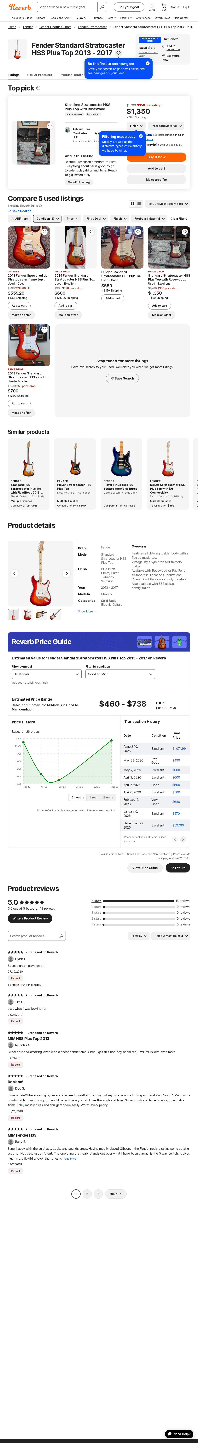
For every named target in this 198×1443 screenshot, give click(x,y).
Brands (98, 17)
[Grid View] (132, 204)
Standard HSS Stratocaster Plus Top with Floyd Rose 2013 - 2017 (26, 488)
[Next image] (50, 142)
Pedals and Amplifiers (63, 17)
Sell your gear (129, 7)
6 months (78, 797)
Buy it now (157, 157)
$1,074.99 (179, 748)
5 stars (96, 901)
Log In (186, 7)
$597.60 (178, 825)
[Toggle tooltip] (38, 88)
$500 (176, 792)
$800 (176, 785)
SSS (162, 584)
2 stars (96, 918)
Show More (85, 611)
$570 (176, 813)
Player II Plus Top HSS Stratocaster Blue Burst (120, 486)
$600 (176, 770)
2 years (108, 797)
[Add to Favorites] (118, 53)
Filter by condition (97, 666)
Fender (106, 547)
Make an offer (156, 180)
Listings (14, 75)
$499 (176, 760)
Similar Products (39, 75)
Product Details (71, 75)
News (110, 17)
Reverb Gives (162, 17)
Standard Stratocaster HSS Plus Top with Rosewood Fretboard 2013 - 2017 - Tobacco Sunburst (87, 107)
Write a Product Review (30, 918)
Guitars (40, 17)
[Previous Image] (15, 573)
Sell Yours (178, 868)
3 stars (96, 912)
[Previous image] (17, 142)
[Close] (141, 136)
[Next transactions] (183, 839)
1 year (93, 797)
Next (113, 1194)
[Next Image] (66, 573)
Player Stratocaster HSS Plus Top (74, 486)
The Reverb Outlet (21, 17)
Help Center (181, 17)
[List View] (139, 204)
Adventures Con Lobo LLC (81, 133)
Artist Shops (143, 17)
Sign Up (175, 7)
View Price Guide (145, 868)
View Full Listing (79, 182)
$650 (176, 802)
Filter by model (22, 666)
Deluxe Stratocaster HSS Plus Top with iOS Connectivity (167, 488)
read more (70, 1158)
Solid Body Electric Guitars (111, 603)
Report (15, 978)
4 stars (96, 907)
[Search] (102, 7)
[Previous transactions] (175, 839)
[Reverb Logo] (20, 7)
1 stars (96, 924)
